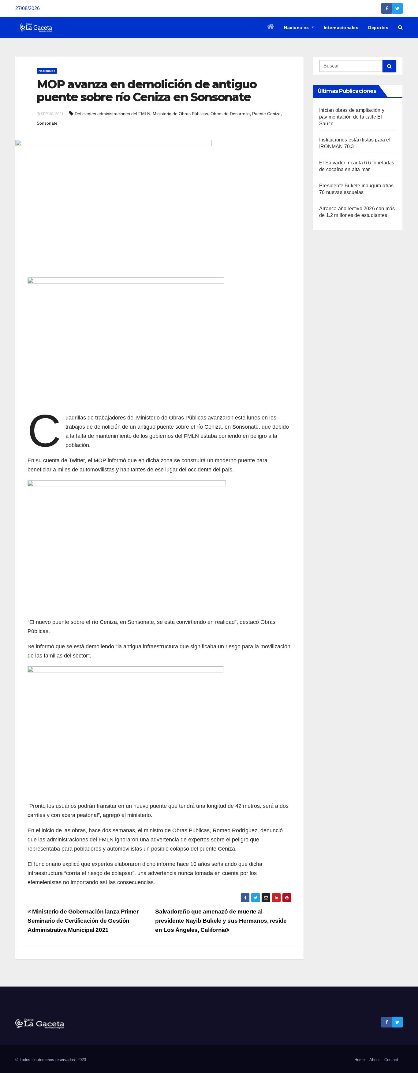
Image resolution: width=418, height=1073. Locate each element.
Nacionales (297, 27)
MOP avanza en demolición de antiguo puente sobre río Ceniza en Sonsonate (147, 90)
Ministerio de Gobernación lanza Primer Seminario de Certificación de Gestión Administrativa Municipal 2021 (83, 920)
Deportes (378, 27)
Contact (391, 1059)
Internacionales (341, 27)
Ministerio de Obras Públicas (180, 113)
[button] (400, 27)
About (374, 1059)
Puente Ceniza (266, 113)
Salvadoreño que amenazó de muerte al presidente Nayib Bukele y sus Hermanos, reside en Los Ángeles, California (220, 920)
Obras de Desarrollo (230, 113)
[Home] (271, 27)
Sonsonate (47, 123)
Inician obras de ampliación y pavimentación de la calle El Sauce (351, 117)
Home (359, 1059)
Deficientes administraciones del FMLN (112, 113)
